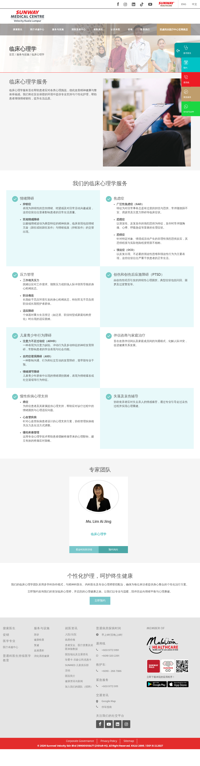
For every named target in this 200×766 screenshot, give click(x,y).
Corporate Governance (80, 741)
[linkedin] (133, 4)
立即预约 (100, 600)
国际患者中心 (79, 29)
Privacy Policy (109, 741)
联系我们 (145, 29)
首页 (11, 54)
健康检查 (39, 640)
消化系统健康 (41, 656)
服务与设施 (58, 29)
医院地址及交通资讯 (76, 654)
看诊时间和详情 (84, 549)
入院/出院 (70, 634)
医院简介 (70, 676)
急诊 (36, 634)
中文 (194, 4)
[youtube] (150, 4)
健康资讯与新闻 (74, 681)
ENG (183, 4)
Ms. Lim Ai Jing (98, 522)
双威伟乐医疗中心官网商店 (174, 29)
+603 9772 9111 (110, 686)
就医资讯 (98, 29)
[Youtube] (109, 724)
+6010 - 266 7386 (111, 671)
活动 (67, 670)
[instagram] (125, 4)
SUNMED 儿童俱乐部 (77, 665)
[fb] (118, 4)
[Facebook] (100, 724)
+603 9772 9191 (110, 650)
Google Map (109, 701)
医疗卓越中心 (37, 29)
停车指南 (107, 707)
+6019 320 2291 (110, 656)
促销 (130, 29)
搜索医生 (17, 29)
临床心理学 (38, 54)
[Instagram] (126, 724)
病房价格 (70, 640)
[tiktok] (142, 4)
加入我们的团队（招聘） (79, 687)
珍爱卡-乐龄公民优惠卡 (78, 660)
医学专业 (9, 641)
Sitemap (129, 741)
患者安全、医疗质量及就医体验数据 (79, 647)
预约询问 (113, 549)
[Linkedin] (117, 724)
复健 (36, 645)
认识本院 (115, 29)
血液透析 (39, 650)
